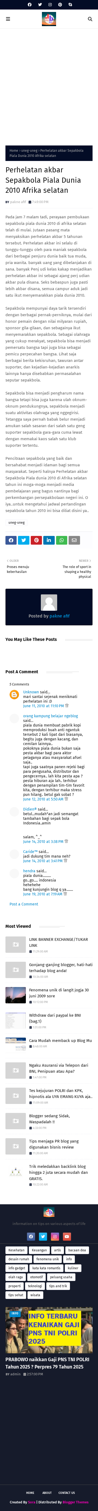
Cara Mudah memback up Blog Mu (60, 1040)
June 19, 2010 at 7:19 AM (43, 894)
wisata (35, 1295)
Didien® (30, 809)
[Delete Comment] (67, 706)
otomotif (36, 1277)
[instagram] (50, 5)
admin (15, 1374)
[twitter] (40, 5)
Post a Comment (24, 904)
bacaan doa (77, 1250)
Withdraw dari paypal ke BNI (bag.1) (55, 1018)
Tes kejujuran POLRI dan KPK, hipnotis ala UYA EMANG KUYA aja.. (61, 1093)
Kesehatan (16, 1250)
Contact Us (67, 1493)
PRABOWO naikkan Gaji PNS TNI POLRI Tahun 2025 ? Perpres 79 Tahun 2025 (47, 1363)
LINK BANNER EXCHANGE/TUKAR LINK (58, 942)
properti (14, 1286)
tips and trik (58, 1286)
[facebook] (29, 5)
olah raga (15, 1277)
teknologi (35, 1286)
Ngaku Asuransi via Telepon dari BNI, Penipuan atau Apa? (58, 1068)
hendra (29, 871)
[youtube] (67, 1237)
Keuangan (39, 1250)
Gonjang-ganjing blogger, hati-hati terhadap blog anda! (61, 967)
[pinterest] (60, 5)
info (69, 1259)
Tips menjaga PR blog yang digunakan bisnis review (54, 1144)
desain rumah (18, 1259)
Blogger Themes (75, 1502)
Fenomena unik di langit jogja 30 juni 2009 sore (59, 993)
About (47, 1493)
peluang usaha (61, 1277)
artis (57, 1250)
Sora (31, 1502)
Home (14, 151)
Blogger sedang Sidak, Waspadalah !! (49, 1119)
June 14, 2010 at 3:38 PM (44, 841)
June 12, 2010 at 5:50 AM (44, 799)
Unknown (31, 692)
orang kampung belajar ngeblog (50, 716)
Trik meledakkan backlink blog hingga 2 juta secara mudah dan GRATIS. (58, 1172)
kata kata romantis (46, 1268)
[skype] (69, 5)
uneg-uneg (29, 151)
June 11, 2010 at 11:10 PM (44, 706)
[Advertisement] (49, 86)
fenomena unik (47, 1259)
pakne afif (18, 202)
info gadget (16, 1268)
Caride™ (30, 851)
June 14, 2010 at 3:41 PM (43, 861)
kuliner (73, 1268)
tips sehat (15, 1295)
